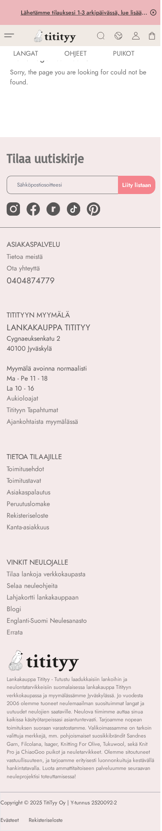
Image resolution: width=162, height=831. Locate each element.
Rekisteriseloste (27, 515)
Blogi (14, 609)
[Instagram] (13, 209)
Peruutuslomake (28, 504)
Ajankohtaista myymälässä (42, 421)
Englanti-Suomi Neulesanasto (47, 620)
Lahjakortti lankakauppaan (43, 597)
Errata (15, 632)
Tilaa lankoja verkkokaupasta (46, 574)
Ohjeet (75, 53)
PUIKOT (123, 53)
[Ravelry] (53, 209)
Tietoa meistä (25, 256)
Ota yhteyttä (23, 268)
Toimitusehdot (25, 469)
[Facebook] (33, 209)
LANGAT (25, 53)
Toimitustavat (24, 480)
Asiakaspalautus (28, 492)
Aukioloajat (22, 398)
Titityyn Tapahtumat (32, 410)
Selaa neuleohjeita (32, 585)
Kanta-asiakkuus (28, 527)
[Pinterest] (93, 209)
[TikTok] (73, 209)
